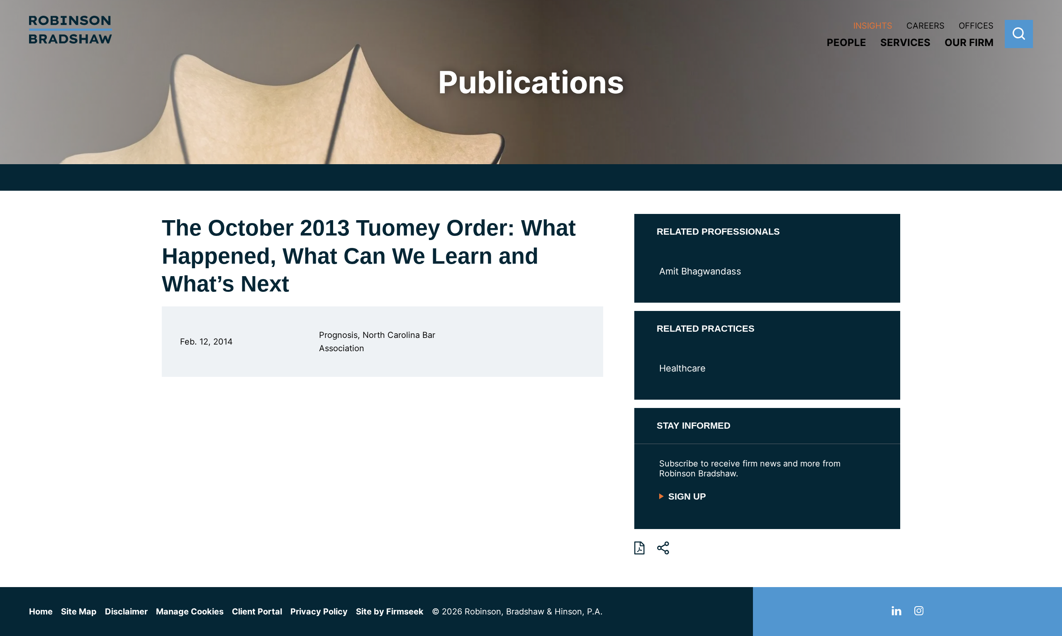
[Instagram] (919, 612)
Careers (925, 26)
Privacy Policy (319, 612)
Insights (872, 26)
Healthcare (682, 368)
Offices (976, 26)
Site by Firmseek (390, 612)
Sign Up (687, 496)
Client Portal (257, 612)
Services (905, 42)
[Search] (1019, 34)
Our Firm (969, 42)
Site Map (79, 612)
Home (41, 612)
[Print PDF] (639, 548)
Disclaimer (126, 612)
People (846, 42)
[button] (663, 548)
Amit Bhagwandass (700, 271)
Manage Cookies (190, 612)
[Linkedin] (896, 612)
